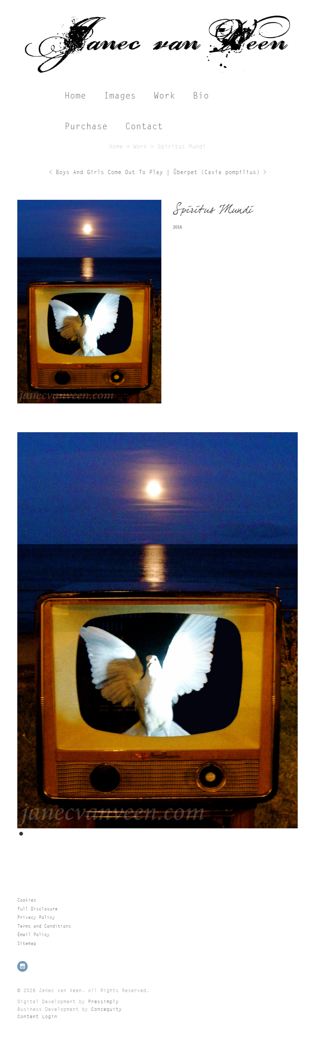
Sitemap (26, 943)
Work (164, 95)
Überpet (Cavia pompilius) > (218, 172)
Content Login (37, 1016)
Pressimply (103, 1001)
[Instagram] (23, 966)
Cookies (26, 900)
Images (120, 95)
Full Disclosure (37, 909)
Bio (201, 95)
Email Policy (33, 934)
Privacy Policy (36, 917)
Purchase (86, 126)
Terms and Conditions (44, 926)
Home (75, 95)
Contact (144, 126)
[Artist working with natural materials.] (157, 75)
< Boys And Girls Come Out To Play (107, 172)
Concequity (106, 1009)
